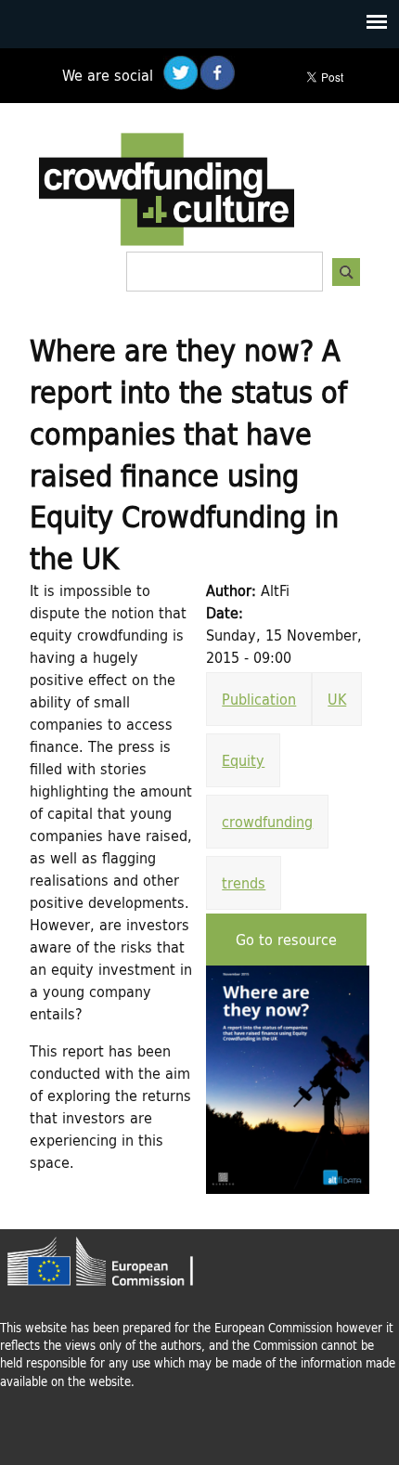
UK (337, 698)
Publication (259, 698)
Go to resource (286, 939)
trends (243, 882)
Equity (243, 759)
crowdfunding (267, 821)
